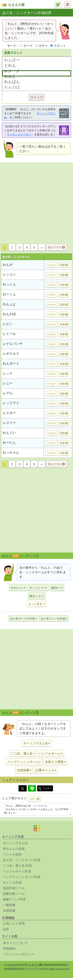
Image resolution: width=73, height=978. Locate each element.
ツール (50, 265)
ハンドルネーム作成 (17, 871)
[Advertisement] (36, 202)
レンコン (9, 274)
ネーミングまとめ (15, 843)
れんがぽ (9, 314)
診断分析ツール (14, 893)
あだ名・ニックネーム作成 (21, 860)
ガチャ (43, 45)
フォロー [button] (47, 788)
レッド (8, 373)
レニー (8, 383)
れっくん (9, 284)
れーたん (9, 442)
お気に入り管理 (14, 923)
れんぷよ (9, 304)
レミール (9, 334)
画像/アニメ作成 (14, 899)
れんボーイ (11, 363)
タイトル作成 (12, 882)
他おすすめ (55, 247)
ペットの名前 (12, 854)
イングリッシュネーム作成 (21, 877)
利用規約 (9, 948)
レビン (8, 324)
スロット (60, 45)
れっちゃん (11, 452)
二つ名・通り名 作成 (17, 865)
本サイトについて (15, 943)
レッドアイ (11, 403)
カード (28, 45)
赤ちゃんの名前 (14, 848)
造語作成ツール (14, 888)
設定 (6, 929)
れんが (8, 264)
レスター (9, 413)
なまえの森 (16, 5)
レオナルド (11, 353)
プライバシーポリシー (18, 954)
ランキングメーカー (19, 134)
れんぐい (9, 433)
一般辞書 (9, 905)
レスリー (9, 423)
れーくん (9, 294)
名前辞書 (9, 910)
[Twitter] (22, 788)
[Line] (32, 788)
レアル (8, 393)
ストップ (36, 97)
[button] (18, 587)
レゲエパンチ (13, 344)
